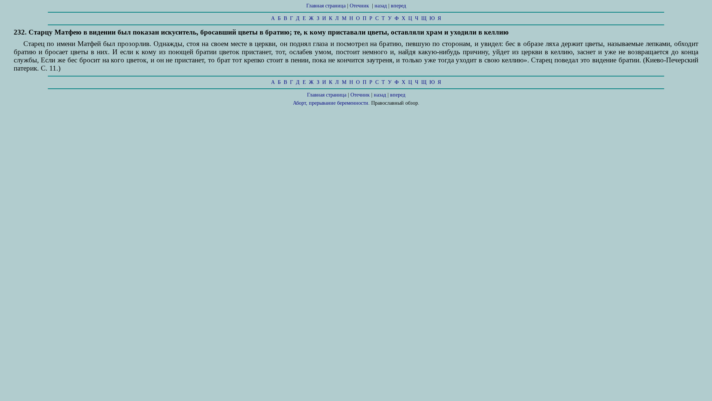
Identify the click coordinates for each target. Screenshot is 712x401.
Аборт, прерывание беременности (330, 103)
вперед (398, 6)
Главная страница (326, 6)
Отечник (359, 6)
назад (381, 6)
